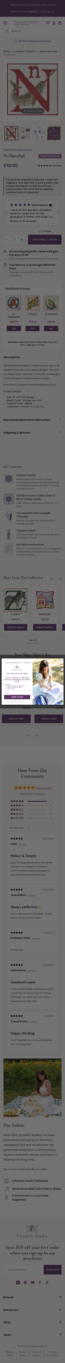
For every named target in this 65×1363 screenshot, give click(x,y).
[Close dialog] (61, 660)
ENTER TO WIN (17, 697)
